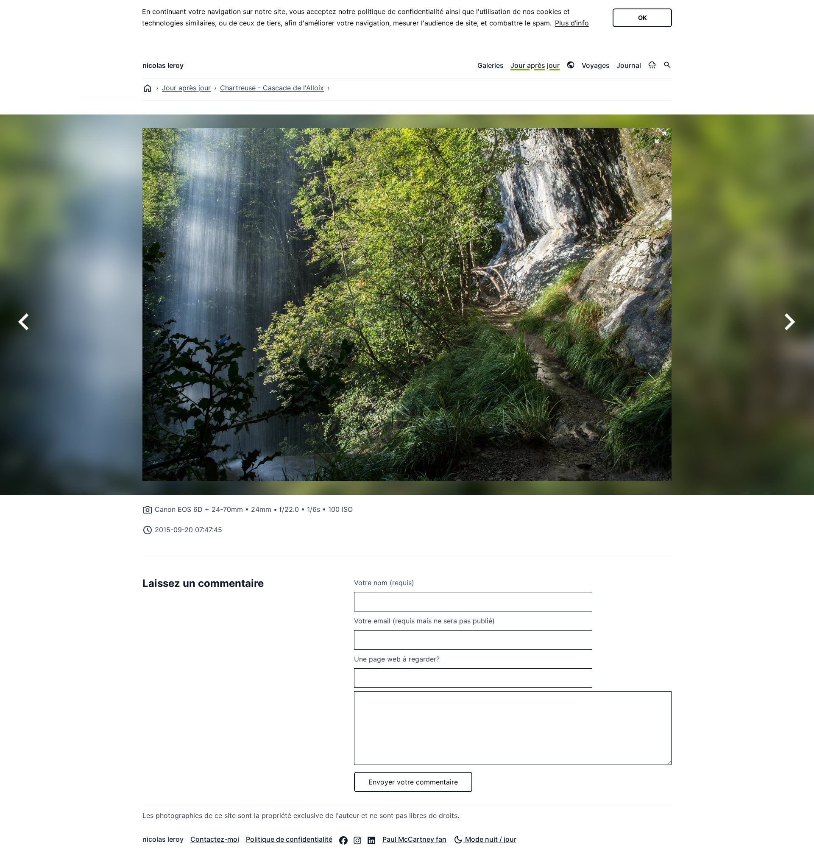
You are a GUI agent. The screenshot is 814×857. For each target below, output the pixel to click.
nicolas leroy (163, 65)
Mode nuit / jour (489, 839)
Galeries (490, 65)
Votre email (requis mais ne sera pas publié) (424, 621)
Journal (628, 65)
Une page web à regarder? (397, 659)
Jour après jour (535, 65)
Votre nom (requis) (384, 582)
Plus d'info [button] (572, 23)
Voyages (596, 65)
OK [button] (642, 17)
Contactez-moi (214, 839)
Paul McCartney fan (414, 839)
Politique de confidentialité (289, 839)
